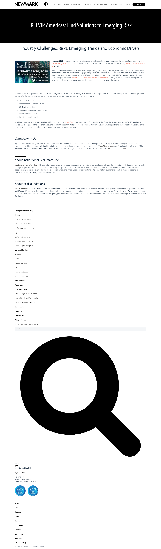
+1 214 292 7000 (119, 149)
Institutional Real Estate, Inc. (26, 165)
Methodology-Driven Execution (26, 294)
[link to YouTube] (17, 466)
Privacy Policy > (21, 320)
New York (18, 538)
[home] (31, 4)
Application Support (22, 272)
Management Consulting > (25, 211)
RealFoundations (21, 189)
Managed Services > (22, 250)
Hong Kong (19, 525)
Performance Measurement (24, 228)
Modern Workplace (21, 276)
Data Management (106, 146)
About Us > (19, 285)
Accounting (19, 254)
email (108, 149)
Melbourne (19, 534)
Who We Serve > (21, 281)
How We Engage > (21, 289)
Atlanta (17, 503)
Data (16, 268)
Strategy (18, 215)
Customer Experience (22, 237)
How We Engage (103, 4)
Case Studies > (20, 307)
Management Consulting (60, 4)
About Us (127, 4)
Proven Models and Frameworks (26, 298)
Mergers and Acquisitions (24, 241)
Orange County (20, 543)
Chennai (18, 508)
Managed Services (77, 4)
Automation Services (22, 263)
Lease (17, 259)
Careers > (18, 311)
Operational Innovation (23, 219)
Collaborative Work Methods (25, 303)
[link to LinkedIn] (15, 466)
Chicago (18, 512)
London (18, 530)
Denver (17, 521)
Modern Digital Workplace (24, 246)
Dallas (17, 517)
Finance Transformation (23, 224)
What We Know (116, 4)
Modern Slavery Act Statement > (26, 324)
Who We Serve (90, 4)
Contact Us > (19, 316)
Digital (17, 233)
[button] (139, 4)
